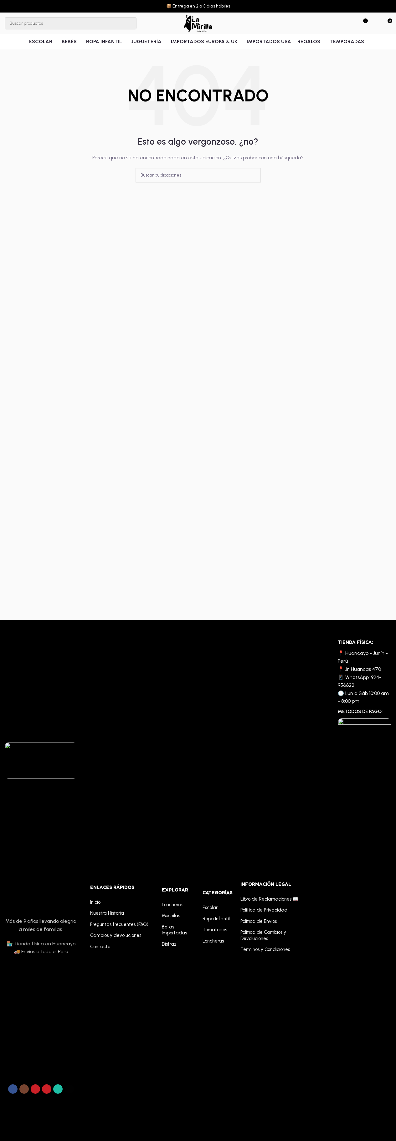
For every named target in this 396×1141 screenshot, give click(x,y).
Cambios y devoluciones (115, 935)
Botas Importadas (174, 930)
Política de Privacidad (263, 910)
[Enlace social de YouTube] (35, 1089)
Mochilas (171, 915)
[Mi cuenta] (375, 23)
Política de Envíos (258, 921)
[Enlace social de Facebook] (13, 1089)
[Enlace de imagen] (41, 760)
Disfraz (169, 944)
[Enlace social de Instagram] (24, 1089)
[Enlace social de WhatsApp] (58, 1089)
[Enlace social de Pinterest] (46, 1089)
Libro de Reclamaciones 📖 (269, 899)
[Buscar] (130, 23)
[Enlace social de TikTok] (69, 1089)
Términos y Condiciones (265, 949)
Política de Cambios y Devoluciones (263, 935)
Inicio (95, 902)
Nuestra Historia (107, 913)
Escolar (210, 907)
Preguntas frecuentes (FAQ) (119, 924)
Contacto (100, 946)
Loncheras (172, 904)
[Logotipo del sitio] (198, 23)
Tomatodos (215, 930)
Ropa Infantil (216, 919)
